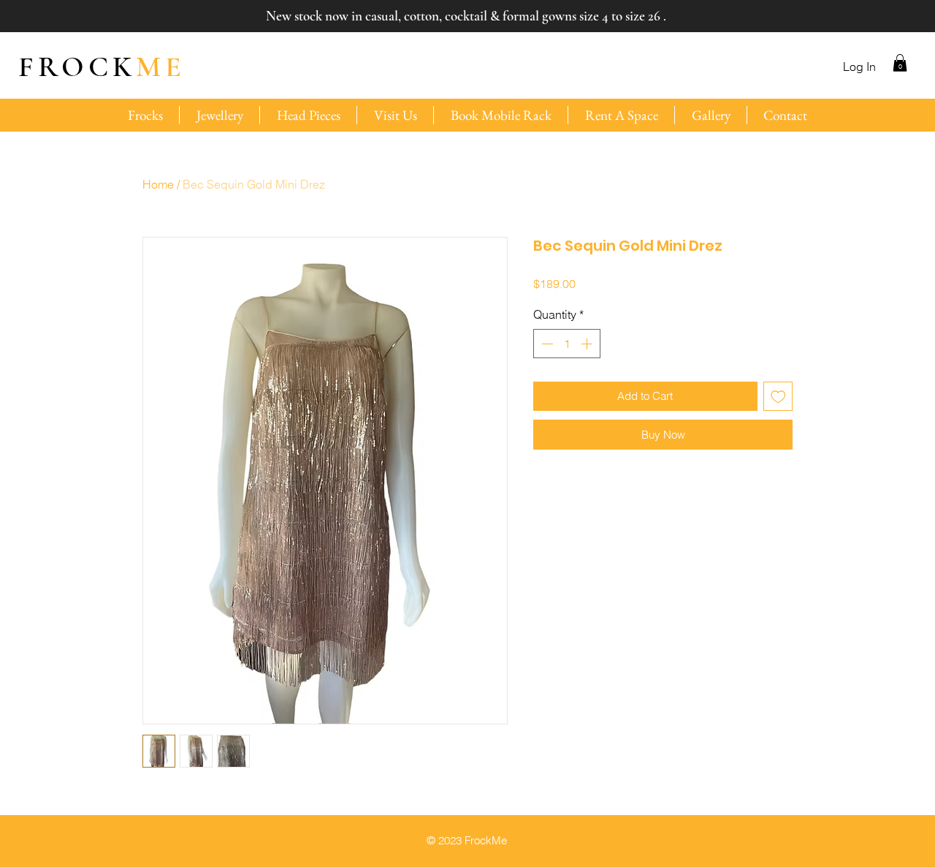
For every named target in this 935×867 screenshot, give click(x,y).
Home (158, 184)
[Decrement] (545, 343)
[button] (900, 63)
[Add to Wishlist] (778, 397)
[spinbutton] (567, 343)
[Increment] (588, 343)
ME (102, 66)
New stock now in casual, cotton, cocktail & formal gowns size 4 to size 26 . (466, 15)
